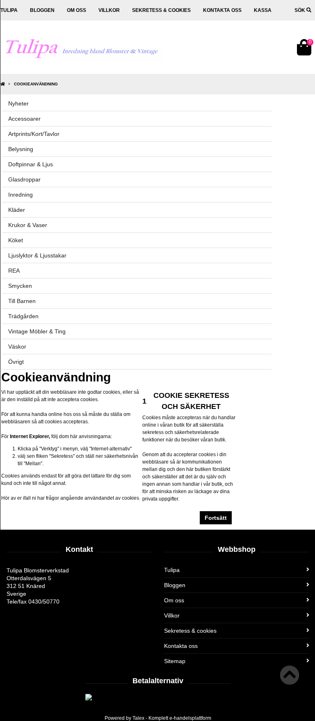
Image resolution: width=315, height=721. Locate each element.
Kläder (16, 210)
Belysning (20, 149)
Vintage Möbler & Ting (37, 331)
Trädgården (23, 316)
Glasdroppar (24, 179)
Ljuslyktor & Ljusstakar (37, 255)
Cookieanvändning (36, 84)
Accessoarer (24, 118)
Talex (138, 718)
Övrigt (16, 361)
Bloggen (42, 10)
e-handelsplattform (190, 718)
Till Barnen (22, 301)
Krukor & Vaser (27, 225)
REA (14, 270)
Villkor (109, 10)
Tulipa (9, 10)
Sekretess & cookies (161, 10)
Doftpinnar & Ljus (30, 164)
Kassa (263, 10)
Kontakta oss (222, 10)
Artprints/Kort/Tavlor (33, 134)
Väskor (17, 346)
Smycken (20, 285)
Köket (15, 240)
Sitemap (174, 661)
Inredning (20, 194)
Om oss (76, 10)
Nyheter (18, 103)
